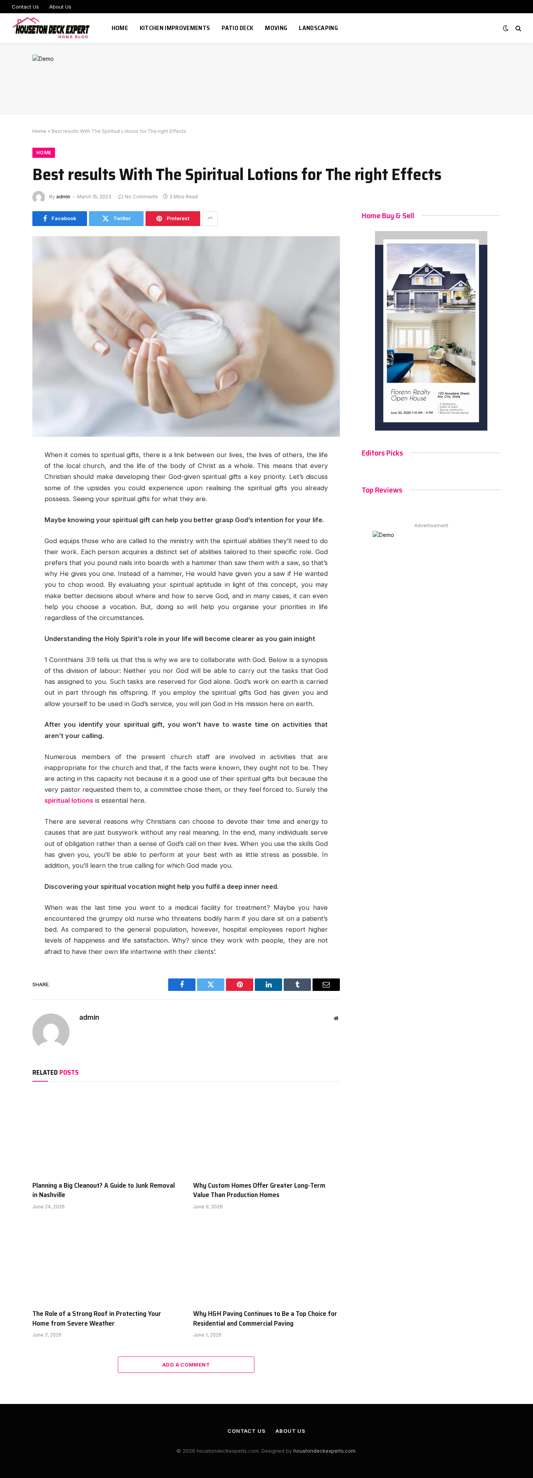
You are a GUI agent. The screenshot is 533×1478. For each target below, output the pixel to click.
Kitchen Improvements (175, 28)
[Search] (517, 28)
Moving (276, 28)
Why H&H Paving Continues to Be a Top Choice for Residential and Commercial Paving (265, 1318)
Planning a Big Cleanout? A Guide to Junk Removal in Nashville (103, 1190)
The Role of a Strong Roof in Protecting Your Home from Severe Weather (96, 1318)
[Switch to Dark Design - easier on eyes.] (505, 28)
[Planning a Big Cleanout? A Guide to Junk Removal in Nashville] (105, 1133)
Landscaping (318, 28)
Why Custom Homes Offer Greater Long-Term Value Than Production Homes (259, 1190)
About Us (60, 7)
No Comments (141, 197)
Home (120, 28)
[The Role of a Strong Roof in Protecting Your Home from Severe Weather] (105, 1261)
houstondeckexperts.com (324, 1451)
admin (63, 197)
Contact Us (25, 7)
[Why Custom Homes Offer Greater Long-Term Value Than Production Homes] (266, 1133)
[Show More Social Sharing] (210, 218)
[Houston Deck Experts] (52, 28)
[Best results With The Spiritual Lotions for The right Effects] (186, 336)
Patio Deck (237, 28)
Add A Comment (186, 1364)
